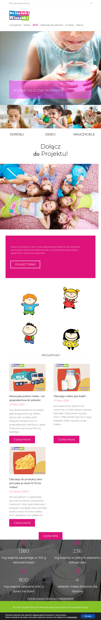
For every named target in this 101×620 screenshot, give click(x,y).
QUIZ (35, 25)
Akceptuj (88, 616)
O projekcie (15, 25)
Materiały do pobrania (52, 25)
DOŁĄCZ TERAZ (25, 264)
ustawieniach (72, 617)
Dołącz (27, 25)
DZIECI (50, 134)
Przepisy (69, 25)
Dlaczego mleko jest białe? (70, 396)
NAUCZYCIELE (84, 134)
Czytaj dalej (50, 535)
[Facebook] (91, 3)
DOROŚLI (17, 134)
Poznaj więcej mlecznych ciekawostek (50, 598)
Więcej (79, 25)
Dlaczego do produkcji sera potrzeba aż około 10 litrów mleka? (25, 483)
